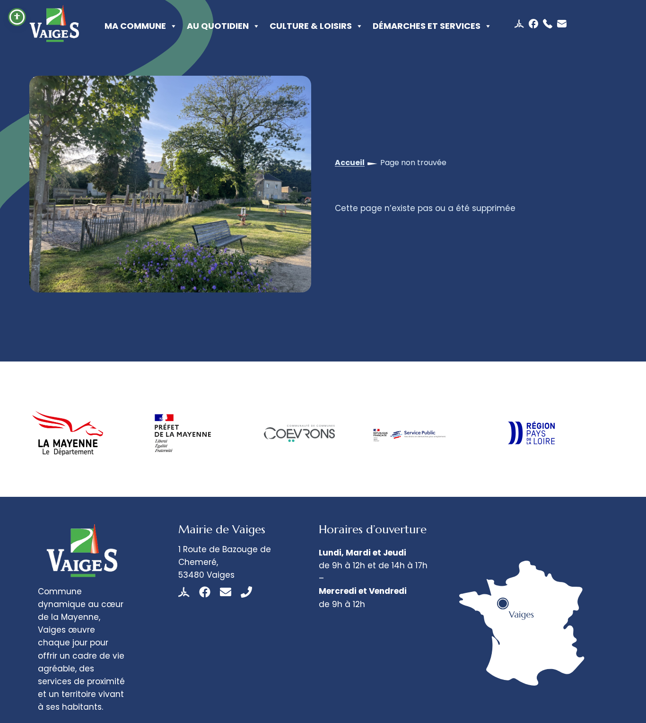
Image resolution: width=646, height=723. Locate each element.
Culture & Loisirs (311, 26)
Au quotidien (218, 26)
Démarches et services (426, 26)
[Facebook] (535, 23)
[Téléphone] (549, 23)
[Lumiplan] (520, 23)
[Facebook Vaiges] (204, 592)
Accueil (350, 162)
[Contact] (562, 23)
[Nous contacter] (225, 592)
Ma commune (135, 26)
